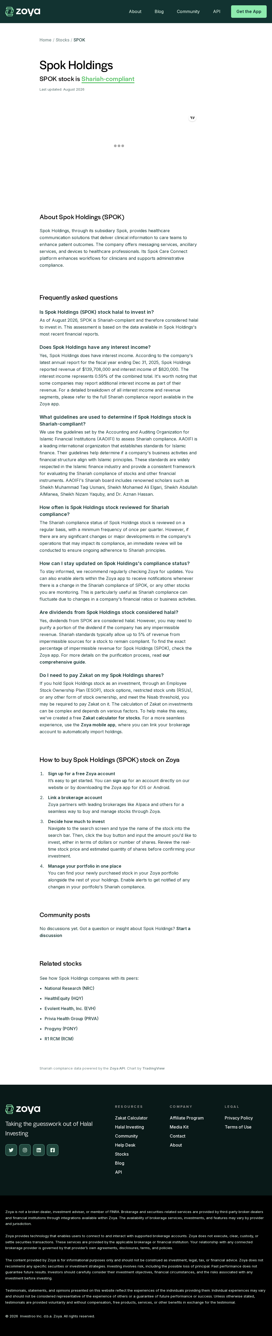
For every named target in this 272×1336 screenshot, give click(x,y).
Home (46, 40)
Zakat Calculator (131, 1118)
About (135, 11)
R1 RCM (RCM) (59, 1038)
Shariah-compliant (108, 78)
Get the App (248, 11)
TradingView (153, 1068)
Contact (177, 1136)
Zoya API (117, 1068)
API (216, 11)
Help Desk (125, 1145)
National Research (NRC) (69, 988)
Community (188, 11)
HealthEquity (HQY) (64, 998)
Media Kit (179, 1127)
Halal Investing (129, 1127)
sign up (120, 780)
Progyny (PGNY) (61, 1028)
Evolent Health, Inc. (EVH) (70, 1008)
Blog (159, 11)
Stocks (62, 40)
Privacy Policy (239, 1118)
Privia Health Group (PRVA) (72, 1018)
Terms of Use (238, 1127)
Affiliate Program (187, 1118)
